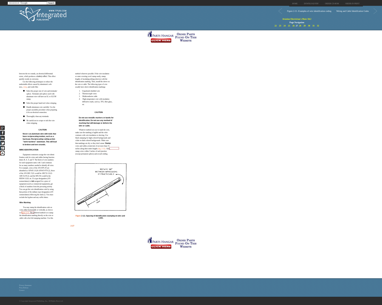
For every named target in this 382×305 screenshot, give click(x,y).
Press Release (23, 288)
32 (318, 26)
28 (300, 26)
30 (309, 26)
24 (285, 26)
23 (280, 26)
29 (305, 26)
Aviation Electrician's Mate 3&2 (296, 19)
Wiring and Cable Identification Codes (352, 11)
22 (276, 26)
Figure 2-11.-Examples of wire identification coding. (309, 11)
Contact (21, 290)
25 (289, 26)
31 (313, 26)
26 (293, 26)
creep (25, 87)
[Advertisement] (82, 51)
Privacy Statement (25, 285)
